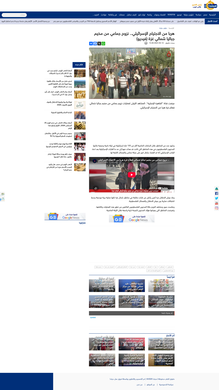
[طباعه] (146, 43)
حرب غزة (132, 267)
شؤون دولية (189, 15)
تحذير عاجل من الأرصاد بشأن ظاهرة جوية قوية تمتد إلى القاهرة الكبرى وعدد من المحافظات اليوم (59, 84)
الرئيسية (212, 15)
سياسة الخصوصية (167, 385)
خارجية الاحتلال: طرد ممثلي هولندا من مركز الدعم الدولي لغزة (133, 286)
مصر (205, 15)
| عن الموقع (153, 385)
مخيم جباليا (99, 267)
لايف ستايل (131, 15)
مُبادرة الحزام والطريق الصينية (61, 113)
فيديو (179, 15)
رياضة (149, 15)
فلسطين (170, 267)
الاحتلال (149, 267)
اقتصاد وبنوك (160, 15)
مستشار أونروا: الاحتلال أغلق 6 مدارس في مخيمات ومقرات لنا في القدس (132, 301)
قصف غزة (141, 267)
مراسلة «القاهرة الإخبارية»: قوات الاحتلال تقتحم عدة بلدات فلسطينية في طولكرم (162, 301)
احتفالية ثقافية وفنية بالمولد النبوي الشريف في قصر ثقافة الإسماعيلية (133, 359)
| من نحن (142, 385)
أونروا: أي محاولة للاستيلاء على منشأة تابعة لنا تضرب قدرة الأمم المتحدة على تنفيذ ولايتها (102, 284)
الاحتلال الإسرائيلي (122, 267)
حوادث (103, 15)
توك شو (141, 15)
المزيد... (96, 15)
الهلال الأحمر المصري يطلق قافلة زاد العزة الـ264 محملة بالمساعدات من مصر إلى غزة (102, 301)
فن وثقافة (112, 15)
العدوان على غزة (109, 267)
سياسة (198, 15)
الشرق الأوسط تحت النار (154, 271)
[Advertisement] (43, 5)
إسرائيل (162, 267)
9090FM (171, 15)
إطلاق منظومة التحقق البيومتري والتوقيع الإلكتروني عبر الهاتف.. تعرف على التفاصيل (163, 343)
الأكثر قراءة (79, 65)
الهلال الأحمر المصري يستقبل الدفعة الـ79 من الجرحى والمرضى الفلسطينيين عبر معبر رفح (113, 21)
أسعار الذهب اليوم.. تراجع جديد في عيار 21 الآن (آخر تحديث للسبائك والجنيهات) (59, 73)
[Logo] (195, 5)
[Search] (3, 13)
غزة (156, 267)
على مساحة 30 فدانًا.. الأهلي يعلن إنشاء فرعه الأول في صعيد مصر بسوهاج (175, 21)
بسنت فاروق (170, 43)
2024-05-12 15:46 (156, 43)
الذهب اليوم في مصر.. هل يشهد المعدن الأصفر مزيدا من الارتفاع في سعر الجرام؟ (59, 167)
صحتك (122, 15)
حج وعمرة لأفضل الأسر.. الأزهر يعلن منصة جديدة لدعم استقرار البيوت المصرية (50, 21)
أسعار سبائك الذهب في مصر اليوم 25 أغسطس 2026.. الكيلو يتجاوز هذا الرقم (58, 126)
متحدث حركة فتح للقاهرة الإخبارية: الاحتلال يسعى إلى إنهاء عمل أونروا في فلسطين (161, 285)
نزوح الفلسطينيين (168, 271)
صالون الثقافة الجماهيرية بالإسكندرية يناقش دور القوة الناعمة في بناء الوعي (102, 359)
